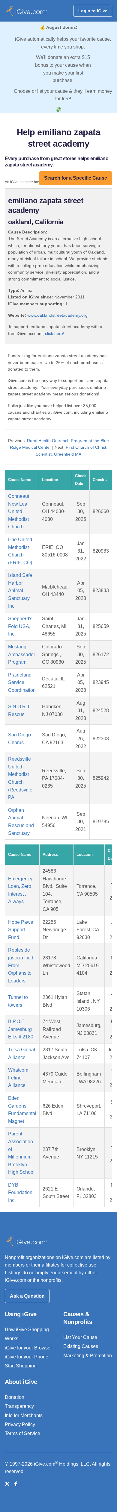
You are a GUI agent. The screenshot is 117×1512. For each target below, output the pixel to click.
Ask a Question (27, 1296)
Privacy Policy (20, 1424)
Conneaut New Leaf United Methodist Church (18, 511)
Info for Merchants (24, 1415)
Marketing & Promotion (87, 1355)
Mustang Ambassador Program (21, 654)
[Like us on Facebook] (15, 1484)
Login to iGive (92, 10)
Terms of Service (22, 1433)
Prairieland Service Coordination (22, 682)
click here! (54, 333)
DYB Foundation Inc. (20, 1192)
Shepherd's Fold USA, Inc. (20, 626)
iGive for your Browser (28, 1347)
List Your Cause (80, 1337)
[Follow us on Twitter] (7, 1484)
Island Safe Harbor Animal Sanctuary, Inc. (20, 590)
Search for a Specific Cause (75, 178)
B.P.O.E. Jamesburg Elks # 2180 (20, 1029)
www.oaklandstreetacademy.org (57, 315)
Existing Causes (80, 1346)
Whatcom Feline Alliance (18, 1077)
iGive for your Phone (26, 1356)
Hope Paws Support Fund (20, 930)
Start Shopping (21, 1365)
